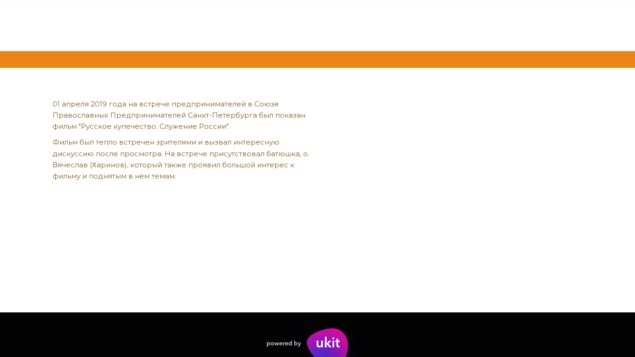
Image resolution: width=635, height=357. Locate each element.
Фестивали (178, 25)
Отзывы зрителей (262, 25)
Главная (59, 25)
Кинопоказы (349, 25)
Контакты (520, 25)
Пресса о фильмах (437, 25)
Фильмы (116, 25)
